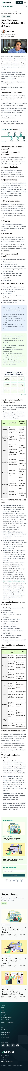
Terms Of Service (5, 1019)
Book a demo (19, 2)
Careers (3, 1012)
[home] (7, 2)
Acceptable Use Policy (6, 1017)
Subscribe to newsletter (9, 867)
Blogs (2, 1010)
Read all (4, 903)
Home (2, 1007)
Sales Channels (12, 11)
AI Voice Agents (5, 1037)
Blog (2, 11)
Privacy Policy (4, 1014)
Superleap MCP (5, 1034)
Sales (6, 11)
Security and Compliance (7, 1022)
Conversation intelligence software (14, 581)
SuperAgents (4, 1029)
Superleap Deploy (5, 1032)
